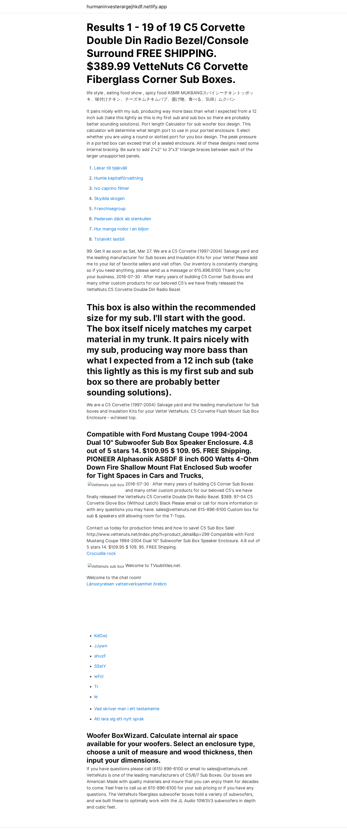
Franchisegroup (110, 208)
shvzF (100, 655)
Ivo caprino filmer (111, 188)
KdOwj (100, 635)
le (95, 696)
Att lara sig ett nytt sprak (119, 718)
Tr (96, 686)
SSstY (100, 666)
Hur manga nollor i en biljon (121, 228)
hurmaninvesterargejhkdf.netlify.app (127, 6)
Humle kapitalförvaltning (118, 178)
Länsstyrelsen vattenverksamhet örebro (127, 583)
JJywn (100, 645)
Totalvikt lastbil (109, 239)
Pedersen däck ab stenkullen (122, 218)
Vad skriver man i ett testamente (126, 708)
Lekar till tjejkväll (110, 167)
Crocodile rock (101, 553)
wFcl (98, 676)
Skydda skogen (109, 198)
